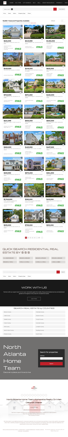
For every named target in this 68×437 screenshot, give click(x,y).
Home (11, 2)
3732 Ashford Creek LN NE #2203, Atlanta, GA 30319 (32, 201)
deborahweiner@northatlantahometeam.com (34, 409)
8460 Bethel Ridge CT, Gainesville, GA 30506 (33, 97)
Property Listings (40, 429)
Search (63, 272)
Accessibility (26, 431)
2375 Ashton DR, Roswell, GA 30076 (54, 226)
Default (53, 20)
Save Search (62, 9)
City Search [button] (27, 2)
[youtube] (35, 395)
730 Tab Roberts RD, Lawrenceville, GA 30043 (34, 43)
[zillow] (30, 395)
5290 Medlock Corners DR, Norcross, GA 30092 (54, 175)
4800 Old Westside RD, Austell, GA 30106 (54, 97)
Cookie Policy (22, 429)
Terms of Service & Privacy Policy (10, 429)
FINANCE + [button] (59, 2)
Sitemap (20, 431)
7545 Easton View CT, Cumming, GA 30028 (33, 123)
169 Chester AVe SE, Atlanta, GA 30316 (33, 174)
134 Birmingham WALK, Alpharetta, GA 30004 (54, 123)
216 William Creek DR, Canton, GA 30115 (11, 43)
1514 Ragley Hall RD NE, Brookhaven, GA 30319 (54, 43)
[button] (4, 2)
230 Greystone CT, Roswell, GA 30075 (33, 226)
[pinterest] (43, 395)
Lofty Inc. (53, 429)
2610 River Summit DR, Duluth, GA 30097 (12, 227)
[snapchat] (41, 395)
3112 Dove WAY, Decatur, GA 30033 (12, 70)
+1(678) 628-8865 (34, 407)
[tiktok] (38, 395)
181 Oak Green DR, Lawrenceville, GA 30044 (12, 149)
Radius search (7, 9)
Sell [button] (39, 2)
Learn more (33, 22)
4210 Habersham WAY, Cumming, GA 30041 (55, 70)
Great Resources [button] (48, 2)
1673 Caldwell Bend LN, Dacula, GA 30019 (12, 175)
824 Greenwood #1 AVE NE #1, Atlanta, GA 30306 (34, 70)
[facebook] (22, 395)
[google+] (46, 395)
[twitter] (27, 395)
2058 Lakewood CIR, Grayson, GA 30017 (54, 201)
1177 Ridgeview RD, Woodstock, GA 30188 (12, 97)
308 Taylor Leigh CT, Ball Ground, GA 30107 (12, 123)
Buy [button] (34, 2)
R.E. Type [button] (18, 2)
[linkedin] (25, 395)
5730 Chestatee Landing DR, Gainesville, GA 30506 (10, 201)
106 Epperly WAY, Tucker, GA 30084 (33, 148)
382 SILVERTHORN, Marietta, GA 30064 (53, 149)
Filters (29, 13)
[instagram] (33, 395)
